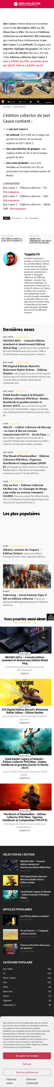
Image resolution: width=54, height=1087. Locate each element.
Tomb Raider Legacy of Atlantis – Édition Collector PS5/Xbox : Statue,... (35, 895)
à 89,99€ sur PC (34, 65)
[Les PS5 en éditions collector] (10, 920)
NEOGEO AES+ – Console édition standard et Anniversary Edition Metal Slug (24, 344)
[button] (50, 4)
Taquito (25, 674)
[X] (26, 15)
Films (5, 424)
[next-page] (27, 837)
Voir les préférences (27, 1072)
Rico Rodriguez (32, 218)
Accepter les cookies (27, 1055)
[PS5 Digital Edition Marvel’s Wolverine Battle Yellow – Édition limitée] (10, 880)
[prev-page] (21, 837)
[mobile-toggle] (5, 4)
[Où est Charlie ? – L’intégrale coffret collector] (10, 934)
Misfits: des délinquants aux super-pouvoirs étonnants (41, 241)
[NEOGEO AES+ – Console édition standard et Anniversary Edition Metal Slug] (10, 865)
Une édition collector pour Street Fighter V (12, 240)
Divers (6, 591)
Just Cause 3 (17, 218)
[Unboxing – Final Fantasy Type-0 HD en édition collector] (27, 576)
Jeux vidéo (8, 337)
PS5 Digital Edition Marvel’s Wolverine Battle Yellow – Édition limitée (25, 370)
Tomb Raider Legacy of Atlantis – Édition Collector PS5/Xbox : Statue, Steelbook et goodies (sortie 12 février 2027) (25, 763)
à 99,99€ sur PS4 (19, 61)
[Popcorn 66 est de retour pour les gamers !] (10, 949)
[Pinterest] (33, 15)
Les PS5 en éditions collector (34, 916)
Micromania (11, 191)
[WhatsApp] (40, 15)
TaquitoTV (32, 254)
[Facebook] (19, 15)
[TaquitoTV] (12, 283)
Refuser (27, 1064)
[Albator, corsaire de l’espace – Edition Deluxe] (27, 531)
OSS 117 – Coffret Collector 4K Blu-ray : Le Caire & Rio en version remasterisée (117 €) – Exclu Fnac (27, 431)
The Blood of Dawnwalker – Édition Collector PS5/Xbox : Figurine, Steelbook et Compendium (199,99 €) (24, 817)
